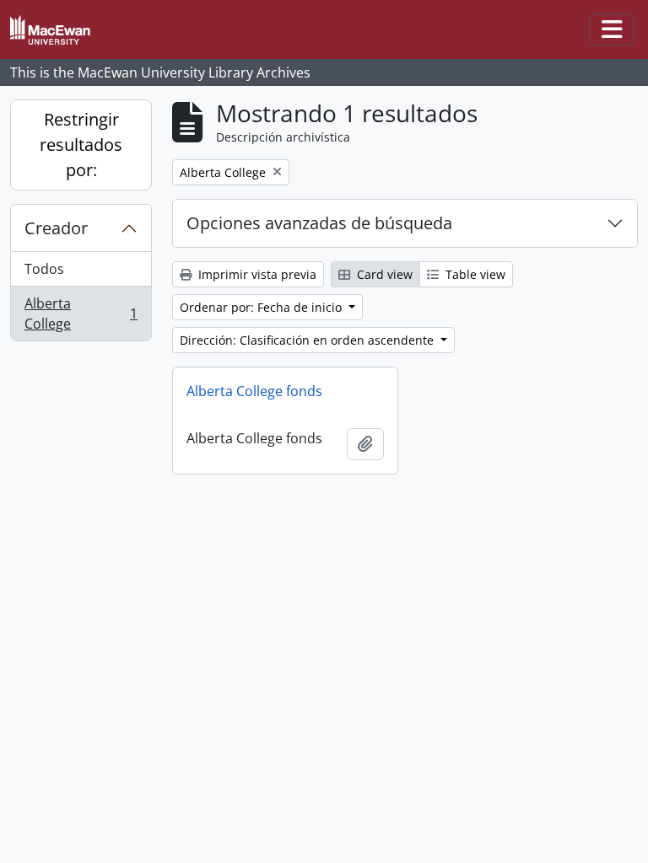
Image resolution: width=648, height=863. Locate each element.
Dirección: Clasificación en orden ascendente (308, 340)
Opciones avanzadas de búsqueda (319, 223)
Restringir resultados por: (81, 144)
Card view (383, 274)
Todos (44, 269)
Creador (56, 228)
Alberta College (81, 313)
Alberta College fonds (254, 391)
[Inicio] (57, 29)
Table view (473, 274)
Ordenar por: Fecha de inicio (262, 307)
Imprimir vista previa (255, 274)
